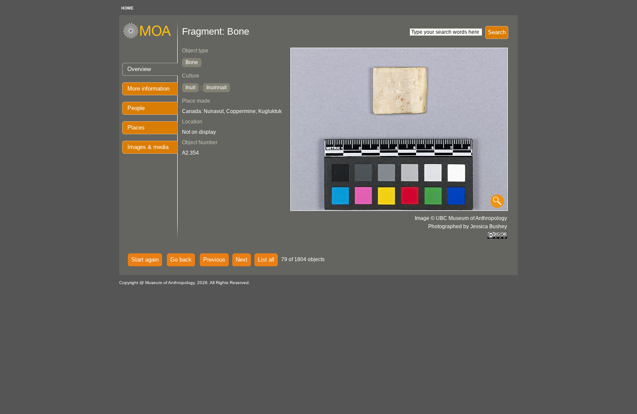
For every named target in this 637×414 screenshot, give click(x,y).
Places (136, 127)
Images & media (148, 147)
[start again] (150, 37)
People (136, 108)
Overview (139, 69)
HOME (127, 8)
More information (148, 88)
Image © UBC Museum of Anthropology (461, 218)
